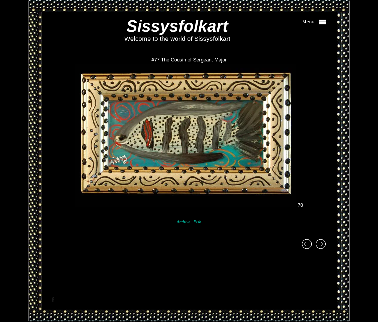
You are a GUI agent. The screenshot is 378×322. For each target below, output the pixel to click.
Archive (183, 221)
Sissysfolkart (177, 26)
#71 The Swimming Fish (307, 244)
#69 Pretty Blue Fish (320, 244)
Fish (197, 221)
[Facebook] (53, 299)
